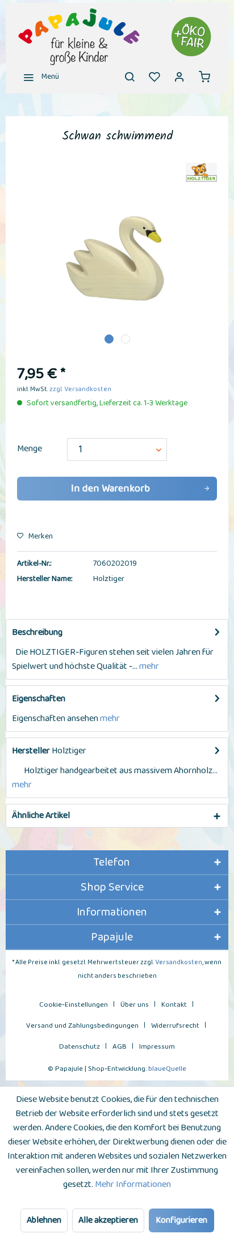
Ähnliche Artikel (41, 815)
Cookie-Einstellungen (73, 1005)
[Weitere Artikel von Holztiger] (201, 173)
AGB (119, 1047)
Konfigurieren (181, 1220)
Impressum (157, 1047)
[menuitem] (38, 76)
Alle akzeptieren (108, 1220)
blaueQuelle (167, 1069)
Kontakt (174, 1005)
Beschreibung (37, 632)
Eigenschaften (38, 699)
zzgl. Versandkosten (80, 389)
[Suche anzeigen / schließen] (129, 76)
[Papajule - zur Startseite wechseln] (117, 37)
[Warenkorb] (204, 76)
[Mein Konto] (179, 76)
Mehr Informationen (133, 1184)
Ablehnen (44, 1220)
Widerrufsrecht (175, 1026)
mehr (148, 666)
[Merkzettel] (154, 76)
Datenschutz (79, 1047)
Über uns (134, 1005)
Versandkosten (178, 962)
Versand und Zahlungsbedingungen (82, 1026)
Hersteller (31, 751)
